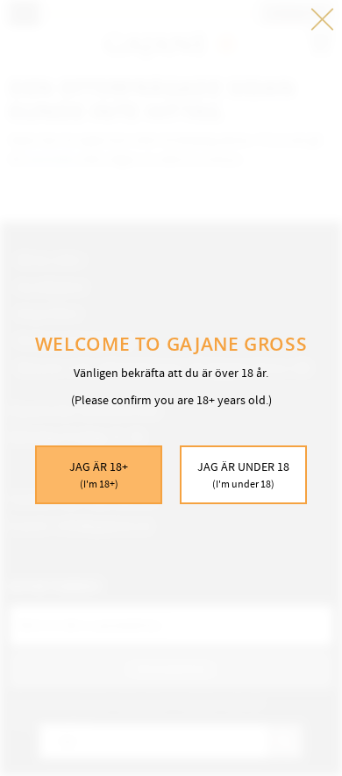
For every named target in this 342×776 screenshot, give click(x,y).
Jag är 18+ (98, 474)
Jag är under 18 (243, 474)
